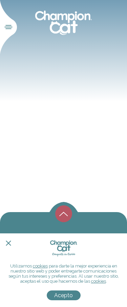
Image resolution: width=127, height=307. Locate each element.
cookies (40, 265)
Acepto (63, 295)
